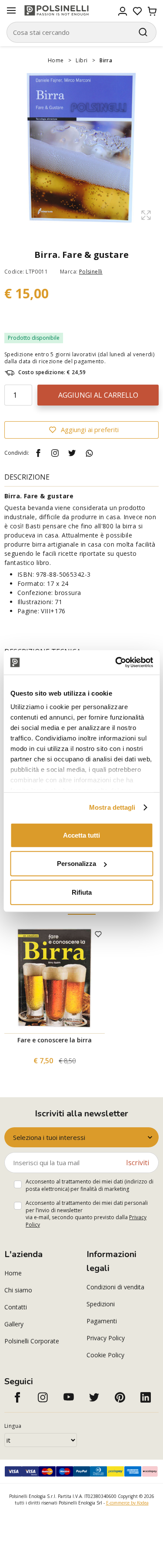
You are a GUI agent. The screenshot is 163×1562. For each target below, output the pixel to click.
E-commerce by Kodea (127, 1503)
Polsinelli (91, 271)
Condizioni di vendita (115, 1287)
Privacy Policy (105, 1338)
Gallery (13, 1324)
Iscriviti (137, 1162)
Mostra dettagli (112, 807)
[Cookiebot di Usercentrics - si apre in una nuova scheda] (116, 662)
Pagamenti (101, 1321)
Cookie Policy (105, 1355)
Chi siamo (18, 1290)
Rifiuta (82, 892)
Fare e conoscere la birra (54, 1040)
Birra (106, 60)
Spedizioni (100, 1304)
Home (56, 60)
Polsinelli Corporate (31, 1341)
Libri (81, 60)
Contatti (15, 1307)
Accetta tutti (81, 834)
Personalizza (76, 863)
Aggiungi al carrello (98, 395)
